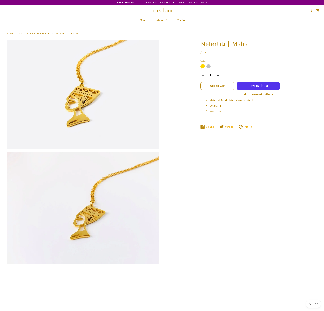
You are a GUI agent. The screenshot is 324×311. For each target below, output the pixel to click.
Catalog (181, 20)
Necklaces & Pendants (34, 33)
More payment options (258, 94)
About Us (162, 20)
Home (143, 20)
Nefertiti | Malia (67, 33)
